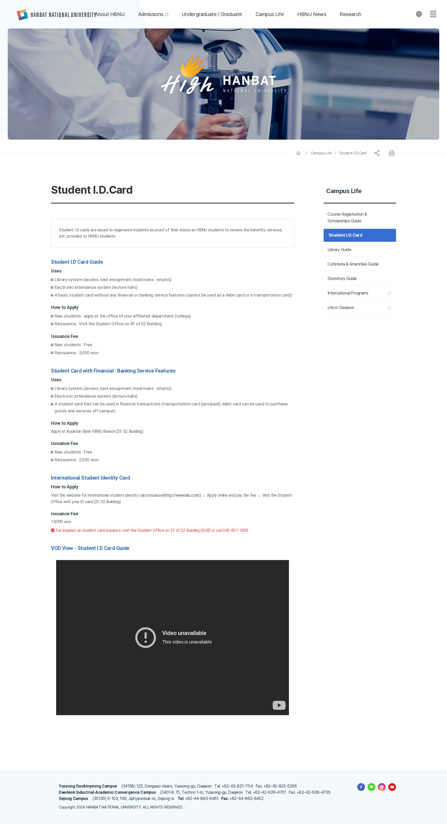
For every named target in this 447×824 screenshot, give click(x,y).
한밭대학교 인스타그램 (382, 787)
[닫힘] (418, 14)
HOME (298, 153)
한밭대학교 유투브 (392, 787)
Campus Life (321, 153)
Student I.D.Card (353, 153)
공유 (377, 153)
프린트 (391, 153)
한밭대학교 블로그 (371, 787)
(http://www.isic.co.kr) (182, 495)
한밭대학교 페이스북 (361, 787)
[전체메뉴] (433, 14)
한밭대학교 (56, 14)
